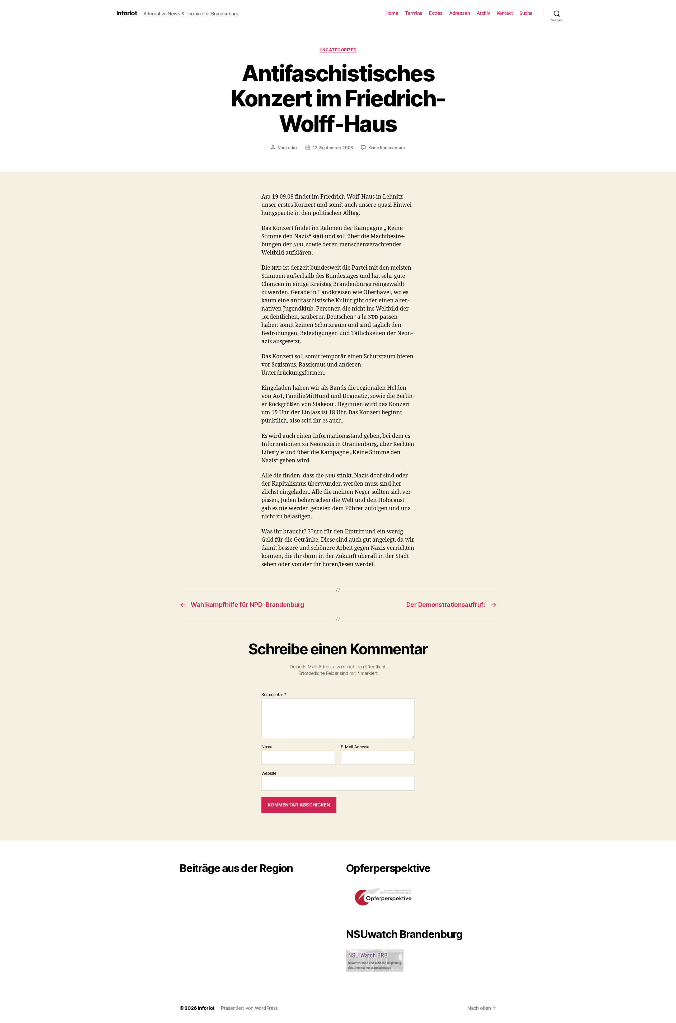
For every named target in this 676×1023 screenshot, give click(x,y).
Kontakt (505, 13)
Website (268, 773)
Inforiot (126, 13)
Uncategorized (338, 50)
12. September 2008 (333, 147)
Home (392, 13)
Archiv (483, 13)
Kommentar (274, 694)
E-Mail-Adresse (355, 747)
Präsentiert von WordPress (249, 1008)
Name (267, 747)
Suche (526, 13)
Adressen (459, 13)
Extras (436, 13)
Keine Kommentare (386, 147)
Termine (413, 13)
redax (292, 147)
